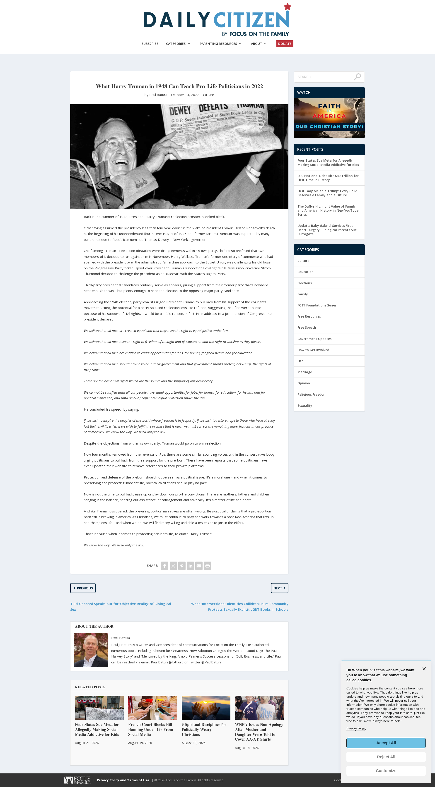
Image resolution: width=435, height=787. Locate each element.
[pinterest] (182, 566)
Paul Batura (120, 637)
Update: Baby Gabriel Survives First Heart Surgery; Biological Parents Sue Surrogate (327, 229)
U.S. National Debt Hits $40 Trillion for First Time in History (328, 178)
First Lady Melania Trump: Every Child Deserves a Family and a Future (327, 193)
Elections (304, 283)
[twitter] (173, 566)
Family (302, 294)
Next (277, 588)
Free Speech (306, 327)
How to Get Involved (313, 350)
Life (300, 361)
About (256, 43)
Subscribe (150, 43)
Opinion (303, 383)
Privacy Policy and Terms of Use (123, 780)
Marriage (304, 372)
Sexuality (304, 405)
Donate (285, 43)
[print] (207, 566)
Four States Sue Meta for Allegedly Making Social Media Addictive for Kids (328, 162)
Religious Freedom (311, 394)
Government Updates (314, 339)
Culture (208, 94)
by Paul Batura (156, 94)
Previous (85, 588)
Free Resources (309, 316)
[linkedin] (190, 566)
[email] (199, 566)
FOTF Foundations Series (316, 305)
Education (305, 272)
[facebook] (164, 566)
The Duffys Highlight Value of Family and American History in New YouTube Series (327, 210)
